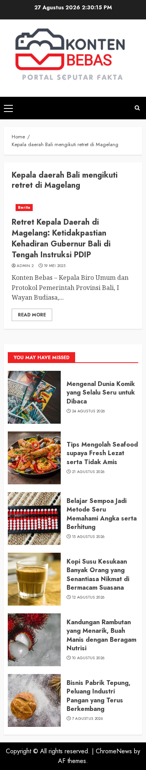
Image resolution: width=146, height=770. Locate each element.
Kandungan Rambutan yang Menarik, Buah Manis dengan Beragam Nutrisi (101, 635)
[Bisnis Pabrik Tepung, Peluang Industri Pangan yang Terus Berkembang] (34, 700)
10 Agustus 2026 (88, 658)
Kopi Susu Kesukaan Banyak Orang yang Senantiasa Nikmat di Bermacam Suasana (98, 574)
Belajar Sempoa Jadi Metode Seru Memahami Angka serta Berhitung (102, 513)
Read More (32, 314)
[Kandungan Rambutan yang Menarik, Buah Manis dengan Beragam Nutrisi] (34, 639)
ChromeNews (114, 751)
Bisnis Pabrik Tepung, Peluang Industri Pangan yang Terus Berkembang (98, 695)
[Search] (137, 107)
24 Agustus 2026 (88, 411)
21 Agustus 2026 (88, 472)
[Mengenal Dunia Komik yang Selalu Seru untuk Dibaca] (34, 397)
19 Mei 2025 (54, 266)
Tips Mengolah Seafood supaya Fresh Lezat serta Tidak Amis (102, 453)
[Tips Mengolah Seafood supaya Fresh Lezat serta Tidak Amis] (34, 457)
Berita (24, 207)
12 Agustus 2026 (88, 597)
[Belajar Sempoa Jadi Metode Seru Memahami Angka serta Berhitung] (34, 518)
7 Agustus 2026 (87, 718)
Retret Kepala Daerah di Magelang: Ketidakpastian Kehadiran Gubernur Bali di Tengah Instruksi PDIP (61, 238)
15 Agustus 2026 (88, 537)
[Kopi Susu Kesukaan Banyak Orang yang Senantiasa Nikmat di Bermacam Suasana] (34, 579)
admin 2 (25, 266)
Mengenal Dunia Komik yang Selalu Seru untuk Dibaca (101, 392)
